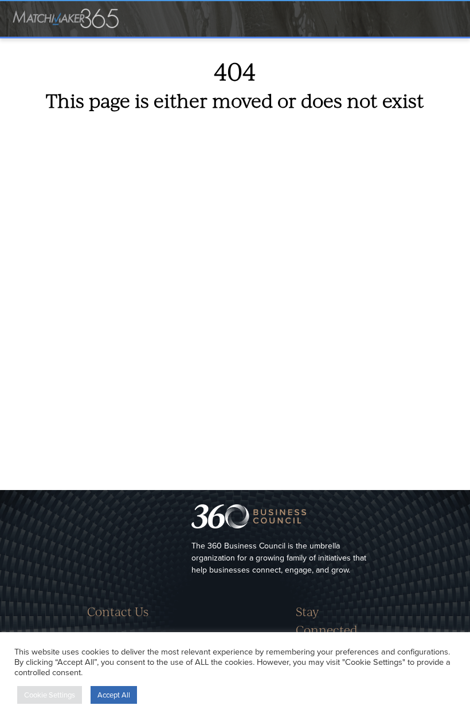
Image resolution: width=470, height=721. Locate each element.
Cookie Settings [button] (49, 694)
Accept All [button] (113, 694)
